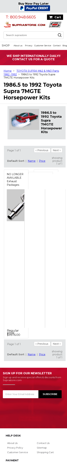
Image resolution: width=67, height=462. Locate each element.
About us (18, 45)
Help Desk (13, 435)
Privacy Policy (15, 447)
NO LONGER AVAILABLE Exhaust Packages (15, 179)
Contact (57, 45)
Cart (57, 17)
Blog (65, 45)
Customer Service (42, 45)
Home (8, 70)
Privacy (28, 45)
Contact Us (43, 443)
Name (32, 161)
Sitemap (42, 447)
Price (42, 161)
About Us (12, 443)
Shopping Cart (45, 452)
